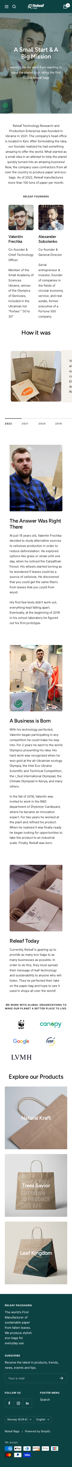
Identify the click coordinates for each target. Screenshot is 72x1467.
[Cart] (65, 6)
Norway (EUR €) (17, 1419)
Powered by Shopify (37, 1431)
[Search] (14, 6)
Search (45, 1399)
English (40, 1419)
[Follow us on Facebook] (9, 1403)
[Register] (61, 1378)
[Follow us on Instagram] (18, 1403)
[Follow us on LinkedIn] (27, 1403)
